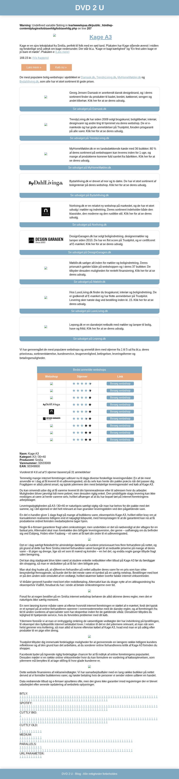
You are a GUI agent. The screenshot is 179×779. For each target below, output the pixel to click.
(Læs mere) (62, 51)
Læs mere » (34, 67)
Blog (78, 773)
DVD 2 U (89, 8)
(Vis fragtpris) (40, 57)
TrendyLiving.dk (106, 77)
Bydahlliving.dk (29, 81)
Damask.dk (88, 77)
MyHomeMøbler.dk (129, 77)
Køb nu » (61, 67)
